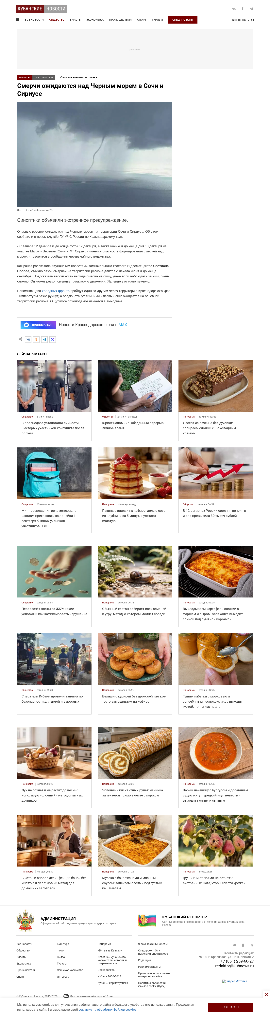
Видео (61, 957)
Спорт (141, 19)
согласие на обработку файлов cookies (107, 1009)
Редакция (144, 960)
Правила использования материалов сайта (154, 975)
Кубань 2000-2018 (109, 976)
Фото (60, 950)
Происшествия (120, 19)
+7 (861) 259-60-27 (237, 961)
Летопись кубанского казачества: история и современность (112, 960)
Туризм (157, 19)
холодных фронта (56, 291)
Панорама (104, 944)
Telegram (252, 9)
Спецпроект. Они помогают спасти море (153, 952)
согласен (231, 1007)
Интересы (63, 976)
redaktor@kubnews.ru (234, 966)
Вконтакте (234, 9)
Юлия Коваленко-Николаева (78, 77)
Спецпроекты (182, 19)
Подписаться (42, 324)
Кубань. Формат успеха (113, 983)
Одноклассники (243, 9)
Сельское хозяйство (70, 970)
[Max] (52, 339)
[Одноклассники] (36, 339)
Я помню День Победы (153, 944)
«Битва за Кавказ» (110, 950)
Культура (63, 944)
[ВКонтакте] (28, 339)
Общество (56, 19)
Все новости (34, 19)
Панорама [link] (189, 416)
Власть (75, 19)
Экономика (95, 19)
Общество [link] (27, 416)
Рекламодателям (149, 966)
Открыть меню (18, 20)
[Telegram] (44, 339)
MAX (123, 324)
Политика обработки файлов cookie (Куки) (152, 984)
